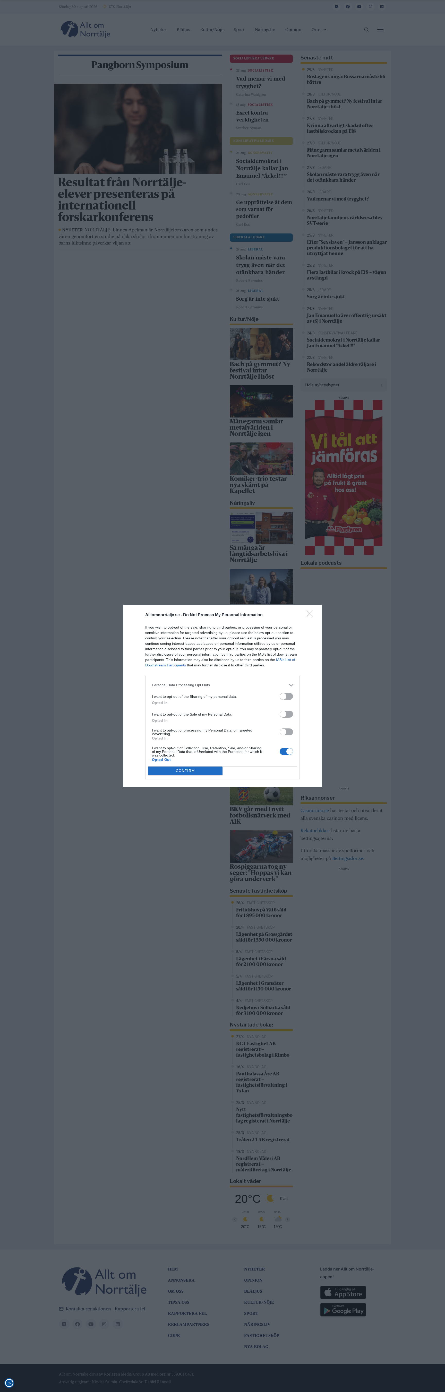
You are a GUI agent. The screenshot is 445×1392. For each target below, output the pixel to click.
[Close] (311, 615)
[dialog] (222, 696)
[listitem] (222, 685)
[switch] (286, 696)
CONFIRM (185, 771)
